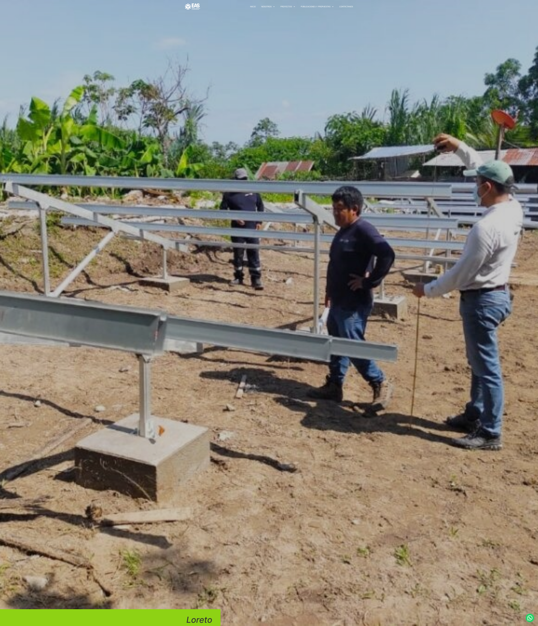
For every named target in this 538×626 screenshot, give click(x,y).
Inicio (253, 7)
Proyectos (286, 7)
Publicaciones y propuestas (316, 7)
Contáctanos (346, 7)
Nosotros (266, 7)
